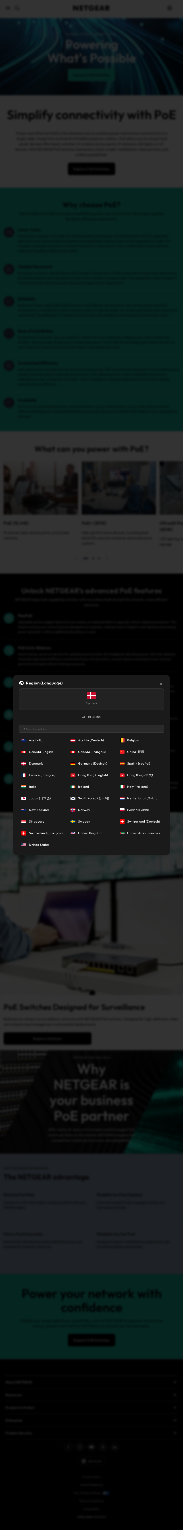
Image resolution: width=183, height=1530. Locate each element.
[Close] (160, 684)
